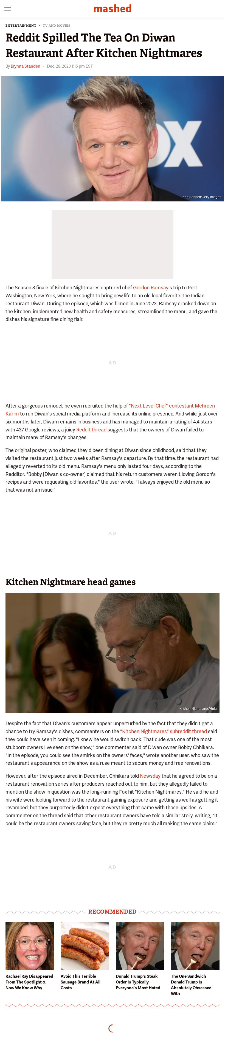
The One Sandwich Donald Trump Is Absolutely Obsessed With (191, 985)
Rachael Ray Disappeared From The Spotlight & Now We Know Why (29, 982)
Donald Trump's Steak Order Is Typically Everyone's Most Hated (138, 982)
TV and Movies (56, 25)
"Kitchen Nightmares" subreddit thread (163, 731)
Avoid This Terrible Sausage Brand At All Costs (80, 982)
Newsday (150, 776)
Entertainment (20, 25)
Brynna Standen (25, 66)
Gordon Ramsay (150, 287)
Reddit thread (91, 429)
